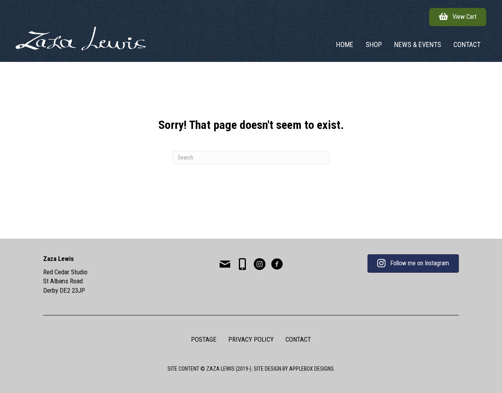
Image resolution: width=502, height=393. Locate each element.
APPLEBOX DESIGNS (311, 369)
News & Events (417, 44)
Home (344, 44)
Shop (374, 44)
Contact (466, 44)
